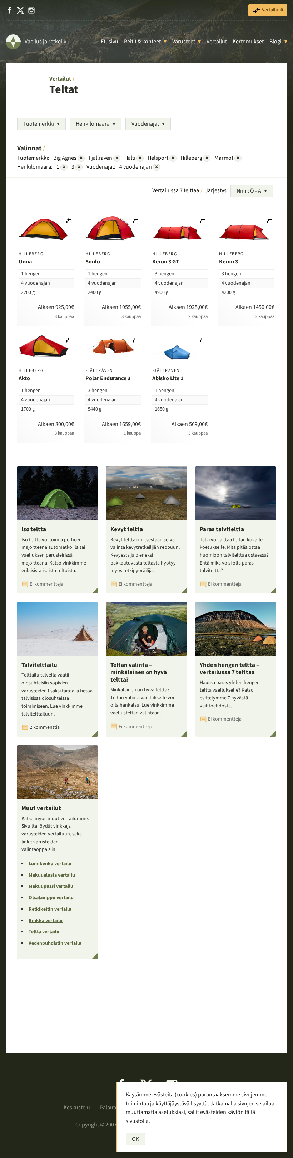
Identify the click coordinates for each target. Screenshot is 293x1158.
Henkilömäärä (93, 124)
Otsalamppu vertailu (51, 897)
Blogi (275, 41)
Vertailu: (272, 10)
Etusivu (109, 41)
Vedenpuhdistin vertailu (55, 943)
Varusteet (183, 41)
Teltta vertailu (44, 931)
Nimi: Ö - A (249, 191)
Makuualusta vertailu (52, 875)
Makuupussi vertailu (51, 886)
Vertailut (217, 41)
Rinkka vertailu (46, 920)
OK (135, 1139)
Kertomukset (248, 41)
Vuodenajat (145, 124)
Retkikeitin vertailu (50, 909)
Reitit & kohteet (142, 41)
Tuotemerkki (38, 124)
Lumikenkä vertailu (50, 863)
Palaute (109, 1107)
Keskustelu (77, 1107)
